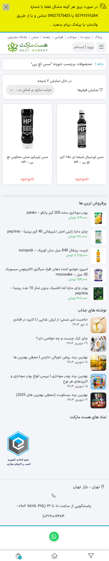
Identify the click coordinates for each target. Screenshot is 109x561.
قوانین (58, 37)
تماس (35, 37)
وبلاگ (98, 37)
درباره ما (85, 37)
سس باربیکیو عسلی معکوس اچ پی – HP (27, 160)
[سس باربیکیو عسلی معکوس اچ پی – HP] (27, 129)
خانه (100, 64)
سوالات (72, 37)
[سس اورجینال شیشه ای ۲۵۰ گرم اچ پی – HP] (82, 129)
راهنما (46, 37)
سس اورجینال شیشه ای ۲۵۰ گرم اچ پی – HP (81, 160)
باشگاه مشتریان (17, 37)
